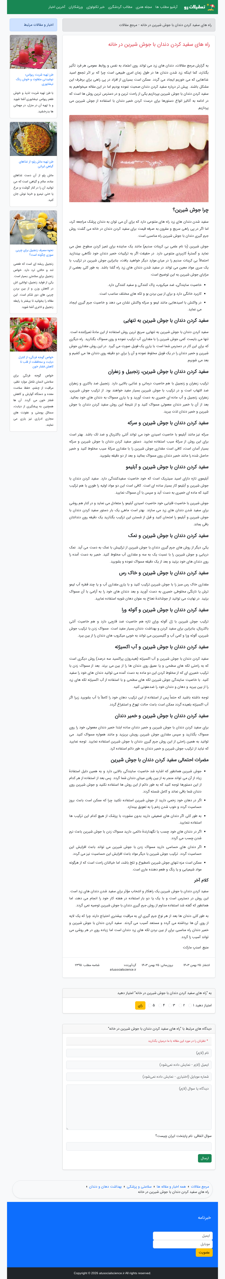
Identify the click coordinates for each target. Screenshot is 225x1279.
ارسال (205, 1158)
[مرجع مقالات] (199, 7)
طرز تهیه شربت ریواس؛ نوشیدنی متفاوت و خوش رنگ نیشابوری (34, 79)
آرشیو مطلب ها (166, 7)
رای (140, 1005)
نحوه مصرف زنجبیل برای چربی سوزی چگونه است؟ (34, 252)
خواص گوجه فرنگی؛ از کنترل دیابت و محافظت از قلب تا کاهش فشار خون (35, 362)
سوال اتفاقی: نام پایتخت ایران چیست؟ (183, 1136)
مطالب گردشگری (120, 7)
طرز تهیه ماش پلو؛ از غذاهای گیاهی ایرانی (36, 164)
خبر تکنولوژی (95, 7)
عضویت (204, 1252)
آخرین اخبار (57, 7)
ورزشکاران (76, 7)
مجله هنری (144, 7)
